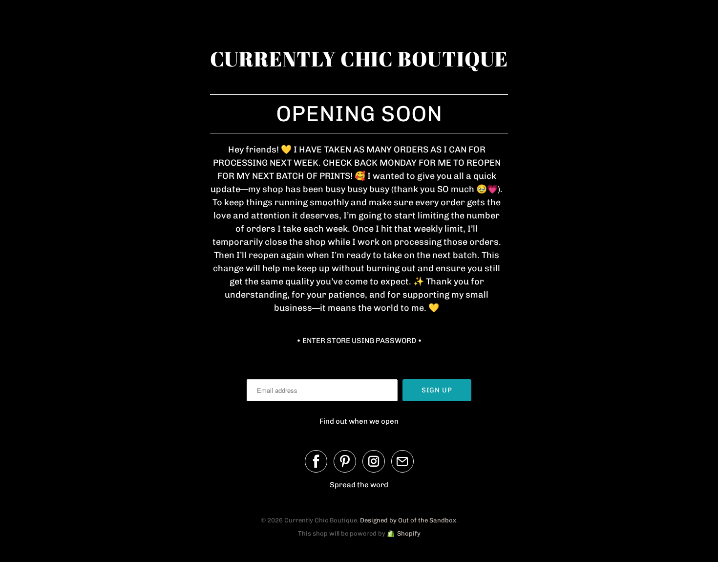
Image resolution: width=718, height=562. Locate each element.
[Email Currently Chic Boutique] (402, 461)
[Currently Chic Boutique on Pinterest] (345, 461)
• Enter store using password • (359, 340)
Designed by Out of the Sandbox (408, 520)
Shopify (409, 533)
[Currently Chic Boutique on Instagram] (373, 461)
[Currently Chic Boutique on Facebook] (316, 461)
